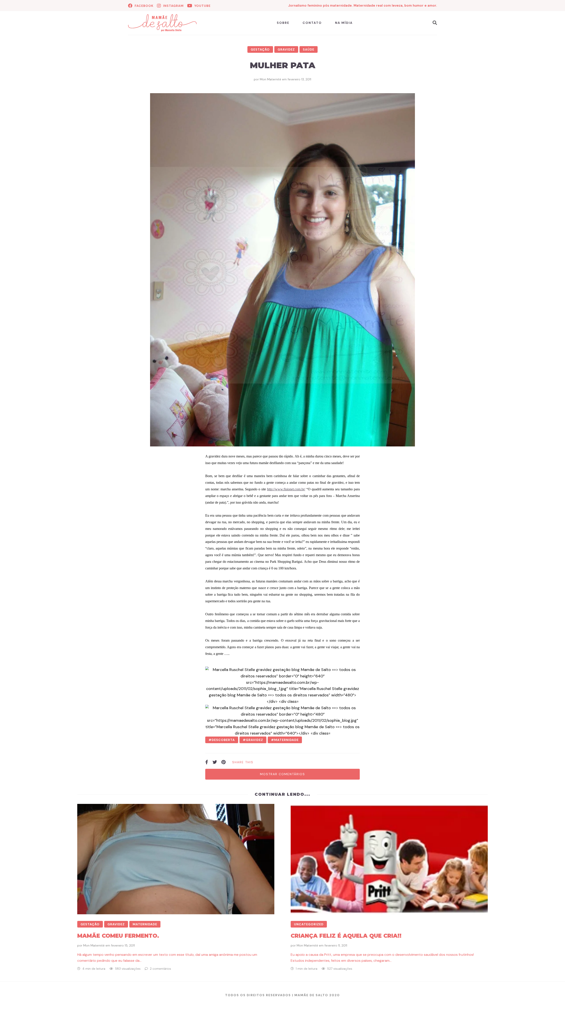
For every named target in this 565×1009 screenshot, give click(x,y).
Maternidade (145, 924)
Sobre (283, 23)
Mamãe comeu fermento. (118, 935)
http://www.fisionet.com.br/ (286, 489)
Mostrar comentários (282, 774)
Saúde (308, 49)
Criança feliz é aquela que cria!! (346, 935)
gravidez (254, 740)
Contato (312, 23)
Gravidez (286, 49)
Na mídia (344, 23)
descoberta (223, 740)
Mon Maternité (270, 79)
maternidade (286, 740)
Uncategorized (309, 924)
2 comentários (160, 969)
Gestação (260, 49)
